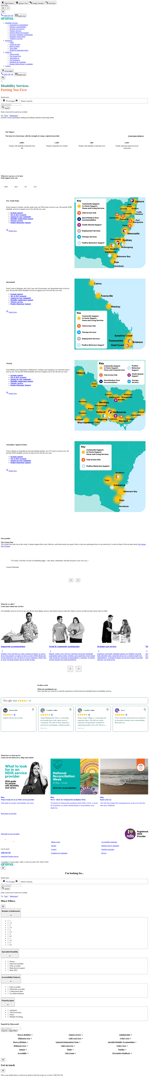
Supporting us (14, 58)
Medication (14, 116)
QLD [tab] (16, 187)
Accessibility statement (109, 842)
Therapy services (15, 31)
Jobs (6, 116)
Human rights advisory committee (21, 64)
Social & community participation (21, 35)
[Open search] (3, 78)
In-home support (16, 213)
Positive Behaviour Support (19, 33)
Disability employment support (21, 219)
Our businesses (15, 60)
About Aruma (14, 54)
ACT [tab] (35, 187)
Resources (8, 40)
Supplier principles (107, 849)
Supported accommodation (19, 25)
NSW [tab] (6, 187)
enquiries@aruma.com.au (9, 856)
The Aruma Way (15, 56)
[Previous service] (70, 669)
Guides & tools (15, 44)
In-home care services (17, 29)
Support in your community (20, 217)
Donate (53, 846)
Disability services (11, 23)
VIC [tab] (25, 187)
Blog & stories (15, 46)
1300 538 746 (5, 853)
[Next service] (78, 669)
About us (8, 52)
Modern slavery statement (110, 846)
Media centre (55, 842)
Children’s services (16, 39)
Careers (7, 66)
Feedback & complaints (18, 62)
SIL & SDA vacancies (18, 215)
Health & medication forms (19, 50)
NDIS (12, 42)
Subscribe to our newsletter (10, 834)
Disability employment (17, 37)
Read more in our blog (8, 813)
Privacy (104, 853)
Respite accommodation (18, 27)
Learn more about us (136, 136)
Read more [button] (43, 728)
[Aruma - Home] (7, 19)
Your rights (13, 48)
